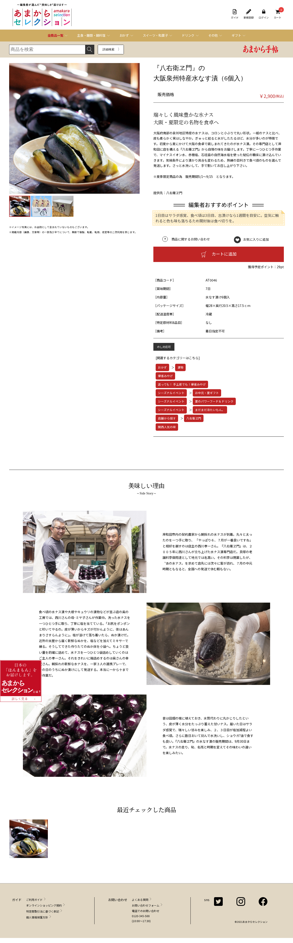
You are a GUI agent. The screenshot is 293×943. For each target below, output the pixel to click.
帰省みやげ (165, 376)
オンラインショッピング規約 (44, 905)
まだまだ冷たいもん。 (210, 410)
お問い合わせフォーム (145, 905)
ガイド (235, 17)
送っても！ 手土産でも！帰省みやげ (182, 384)
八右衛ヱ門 (193, 418)
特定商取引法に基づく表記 (42, 911)
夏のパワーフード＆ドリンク (214, 401)
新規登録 (249, 17)
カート (277, 14)
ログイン (264, 17)
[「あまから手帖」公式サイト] (261, 49)
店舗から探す (167, 418)
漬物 (180, 367)
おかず (162, 367)
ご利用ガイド (34, 900)
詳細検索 (108, 49)
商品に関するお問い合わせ (190, 239)
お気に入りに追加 (256, 239)
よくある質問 (140, 900)
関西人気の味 (167, 427)
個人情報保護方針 (37, 917)
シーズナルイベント (171, 393)
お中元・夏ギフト (207, 393)
